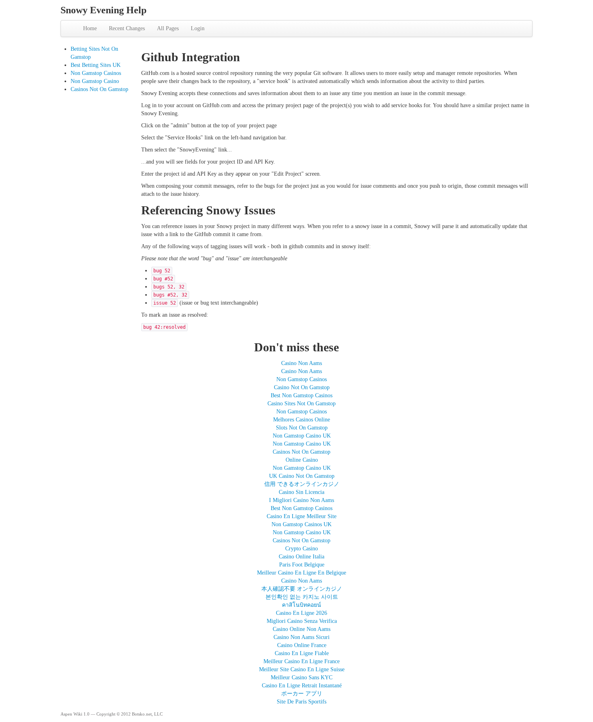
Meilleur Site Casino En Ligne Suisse (302, 669)
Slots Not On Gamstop (302, 428)
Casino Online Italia (301, 557)
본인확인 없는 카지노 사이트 (301, 597)
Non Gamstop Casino (95, 81)
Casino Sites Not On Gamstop (301, 403)
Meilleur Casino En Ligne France (301, 661)
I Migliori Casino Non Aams (301, 500)
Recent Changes (127, 28)
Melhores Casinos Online (301, 420)
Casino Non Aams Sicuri (302, 637)
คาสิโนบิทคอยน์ (301, 605)
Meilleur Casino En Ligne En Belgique (301, 573)
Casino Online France (301, 645)
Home (90, 28)
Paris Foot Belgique (301, 565)
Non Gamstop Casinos (96, 73)
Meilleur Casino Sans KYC (301, 677)
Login (198, 28)
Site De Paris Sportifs (301, 702)
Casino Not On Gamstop (302, 387)
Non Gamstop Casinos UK (301, 524)
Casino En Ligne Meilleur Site (301, 516)
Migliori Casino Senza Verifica (302, 621)
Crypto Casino (301, 549)
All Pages (168, 28)
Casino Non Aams (301, 363)
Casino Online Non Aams (301, 629)
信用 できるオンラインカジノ (301, 484)
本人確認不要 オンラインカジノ (301, 589)
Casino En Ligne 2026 (301, 613)
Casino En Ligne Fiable (302, 653)
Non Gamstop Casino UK (302, 436)
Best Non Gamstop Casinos (301, 395)
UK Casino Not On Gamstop (301, 476)
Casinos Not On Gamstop (99, 89)
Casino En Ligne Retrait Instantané (302, 686)
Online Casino (302, 460)
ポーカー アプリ (301, 694)
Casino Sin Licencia (301, 492)
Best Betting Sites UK (96, 65)
